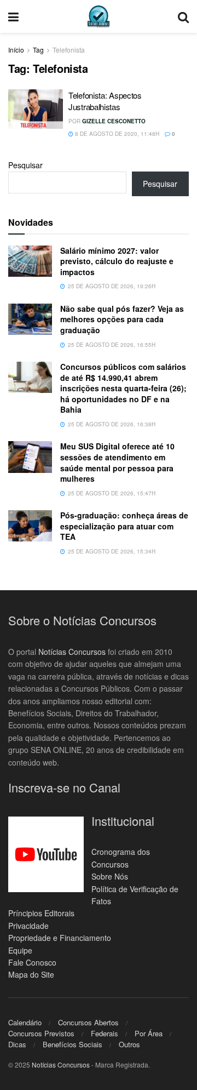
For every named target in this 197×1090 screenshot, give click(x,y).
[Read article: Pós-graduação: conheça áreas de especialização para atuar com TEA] (30, 525)
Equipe (20, 950)
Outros (129, 1044)
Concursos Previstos (41, 1033)
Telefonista (69, 49)
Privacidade (28, 925)
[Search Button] (183, 16)
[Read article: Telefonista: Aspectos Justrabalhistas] (35, 109)
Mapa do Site (31, 974)
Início (16, 49)
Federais (104, 1033)
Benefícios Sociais (72, 1044)
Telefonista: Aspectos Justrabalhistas (105, 100)
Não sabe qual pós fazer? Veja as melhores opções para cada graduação (122, 319)
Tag (38, 49)
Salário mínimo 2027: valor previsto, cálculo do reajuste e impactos (116, 261)
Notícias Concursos (72, 651)
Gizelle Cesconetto (114, 121)
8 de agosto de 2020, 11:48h (116, 134)
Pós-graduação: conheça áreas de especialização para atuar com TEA (124, 526)
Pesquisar (25, 164)
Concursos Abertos (88, 1022)
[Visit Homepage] (98, 16)
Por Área (149, 1033)
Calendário (25, 1022)
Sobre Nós (109, 876)
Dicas (17, 1044)
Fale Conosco (32, 962)
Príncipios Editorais (41, 913)
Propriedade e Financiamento (59, 937)
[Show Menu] (13, 16)
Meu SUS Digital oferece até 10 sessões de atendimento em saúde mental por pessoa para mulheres (117, 462)
